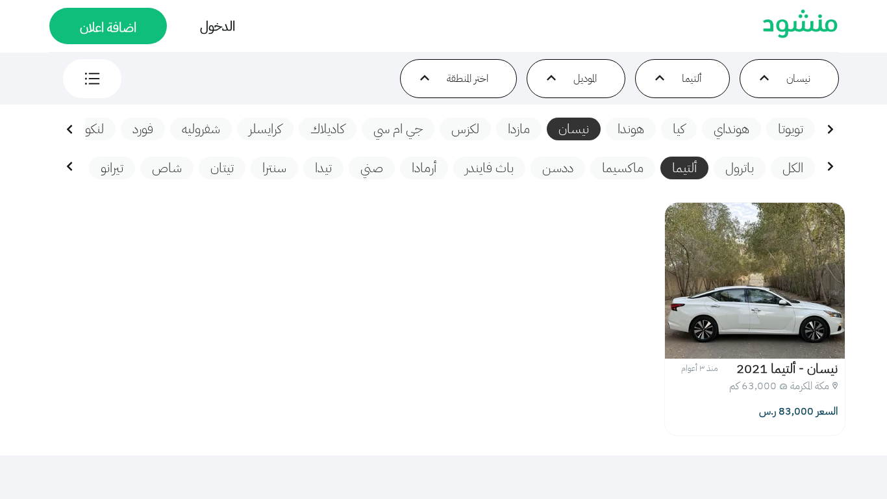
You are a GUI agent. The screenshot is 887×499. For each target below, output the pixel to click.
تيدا (323, 167)
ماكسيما (622, 167)
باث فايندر (489, 167)
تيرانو (112, 167)
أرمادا (424, 167)
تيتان (222, 167)
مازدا (519, 128)
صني (371, 167)
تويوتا (790, 128)
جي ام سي (398, 128)
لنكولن (88, 128)
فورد (142, 128)
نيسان (573, 128)
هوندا (631, 128)
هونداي (731, 128)
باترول (739, 167)
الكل (792, 167)
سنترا (274, 167)
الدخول (217, 26)
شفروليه (201, 128)
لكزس (465, 128)
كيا (679, 128)
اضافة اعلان (108, 27)
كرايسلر (265, 128)
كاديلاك (327, 128)
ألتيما (684, 167)
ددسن (557, 167)
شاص (167, 167)
